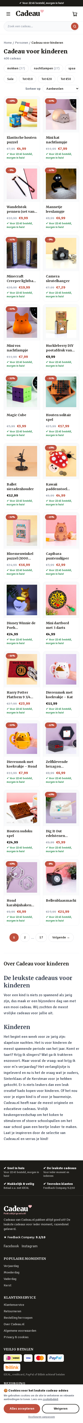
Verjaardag (11, 1266)
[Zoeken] (74, 26)
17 (41, 937)
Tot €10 (27, 79)
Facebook (11, 1246)
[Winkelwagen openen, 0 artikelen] (74, 13)
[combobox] (41, 26)
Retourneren (12, 1311)
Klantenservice (14, 1305)
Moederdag (11, 1272)
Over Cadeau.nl (14, 1324)
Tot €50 (66, 79)
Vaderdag (10, 1279)
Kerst (7, 1285)
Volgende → (61, 937)
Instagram (30, 1246)
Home (8, 43)
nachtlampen (47, 68)
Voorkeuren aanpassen (41, 1417)
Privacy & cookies (16, 1337)
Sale (10, 79)
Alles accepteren (22, 1409)
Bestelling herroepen (18, 1318)
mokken (16, 68)
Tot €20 (47, 79)
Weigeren (61, 1409)
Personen (21, 43)
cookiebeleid (50, 1399)
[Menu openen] (8, 13)
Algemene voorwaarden (20, 1331)
